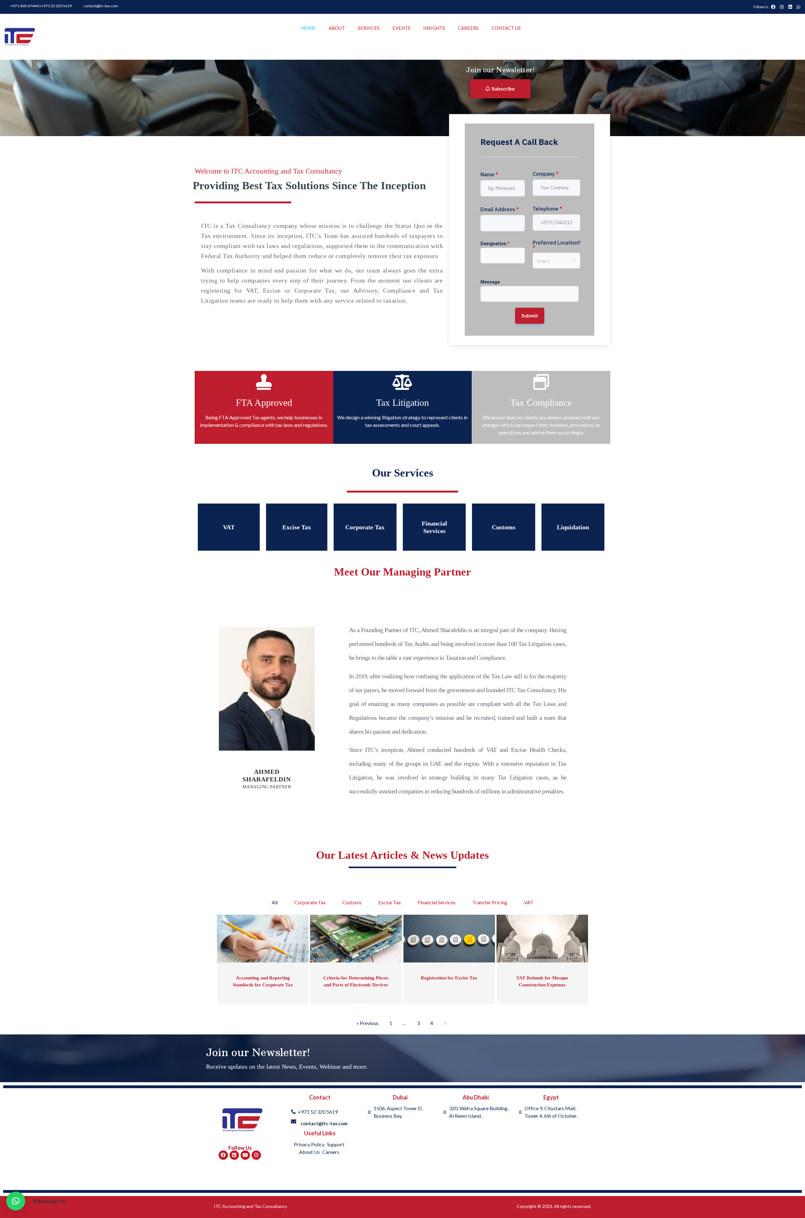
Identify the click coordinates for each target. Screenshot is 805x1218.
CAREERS (468, 28)
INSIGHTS (434, 28)
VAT (529, 902)
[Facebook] (223, 1155)
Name (489, 174)
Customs (352, 902)
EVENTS (401, 28)
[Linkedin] (234, 1155)
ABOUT (337, 28)
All (275, 902)
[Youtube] (245, 1155)
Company (545, 174)
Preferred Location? (556, 245)
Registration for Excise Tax (449, 977)
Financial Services (437, 902)
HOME (308, 28)
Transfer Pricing (489, 902)
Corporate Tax (310, 902)
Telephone (547, 209)
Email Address (499, 209)
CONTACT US (506, 28)
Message (490, 281)
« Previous (368, 1023)
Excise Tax (389, 902)
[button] (15, 1201)
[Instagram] (256, 1155)
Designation (494, 243)
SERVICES (369, 28)
